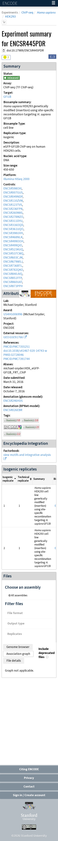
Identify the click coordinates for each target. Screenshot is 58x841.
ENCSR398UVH (13, 233)
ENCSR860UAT (12, 282)
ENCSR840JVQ (12, 274)
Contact (29, 787)
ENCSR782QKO (13, 270)
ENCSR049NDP (13, 197)
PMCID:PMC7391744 (16, 359)
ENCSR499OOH (13, 241)
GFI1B (7, 97)
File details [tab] (13, 661)
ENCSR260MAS (13, 213)
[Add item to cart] (4, 22)
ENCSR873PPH (13, 286)
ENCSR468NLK (13, 237)
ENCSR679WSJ (13, 262)
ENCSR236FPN (13, 209)
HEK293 (10, 17)
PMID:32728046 (13, 355)
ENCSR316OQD (13, 225)
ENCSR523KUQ (13, 249)
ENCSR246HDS (13, 401)
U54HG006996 (12, 314)
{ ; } (52, 56)
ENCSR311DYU (13, 221)
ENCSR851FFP (12, 278)
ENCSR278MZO (13, 217)
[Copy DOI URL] (4, 50)
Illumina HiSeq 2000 (16, 179)
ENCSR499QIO (12, 245)
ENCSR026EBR (12, 410)
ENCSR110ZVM (13, 201)
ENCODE (10, 3)
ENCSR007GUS (13, 193)
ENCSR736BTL (12, 266)
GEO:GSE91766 (13, 337)
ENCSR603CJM (13, 258)
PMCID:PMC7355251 (16, 347)
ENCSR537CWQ (13, 254)
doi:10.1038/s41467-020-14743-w (25, 351)
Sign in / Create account (29, 795)
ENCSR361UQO (13, 229)
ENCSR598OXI (12, 189)
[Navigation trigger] (53, 3)
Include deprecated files (47, 653)
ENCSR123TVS (12, 205)
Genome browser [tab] (17, 647)
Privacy (29, 778)
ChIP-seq (27, 13)
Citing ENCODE (29, 769)
